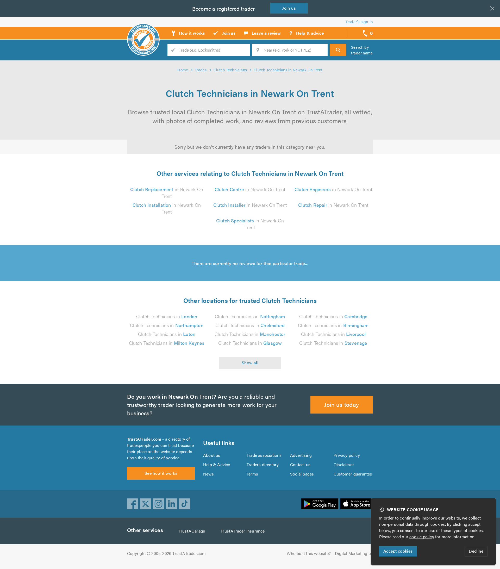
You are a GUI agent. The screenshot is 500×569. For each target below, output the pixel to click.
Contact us (300, 464)
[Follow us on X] (145, 503)
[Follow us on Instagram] (158, 503)
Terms (252, 474)
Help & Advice (216, 464)
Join (289, 8)
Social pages (302, 474)
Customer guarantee (353, 474)
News (208, 474)
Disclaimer (344, 464)
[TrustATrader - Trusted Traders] (143, 31)
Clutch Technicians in (166, 316)
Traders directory (263, 464)
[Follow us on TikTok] (184, 503)
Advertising (301, 455)
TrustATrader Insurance (243, 531)
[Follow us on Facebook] (132, 503)
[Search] (338, 50)
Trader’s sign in (359, 21)
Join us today (341, 404)
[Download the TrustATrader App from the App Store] (356, 503)
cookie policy (421, 537)
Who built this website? (309, 553)
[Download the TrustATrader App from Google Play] (319, 503)
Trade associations (264, 455)
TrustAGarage (192, 531)
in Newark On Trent (166, 192)
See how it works (161, 473)
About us (211, 455)
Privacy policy (347, 455)
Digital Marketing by (354, 553)
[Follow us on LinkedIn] (171, 503)
